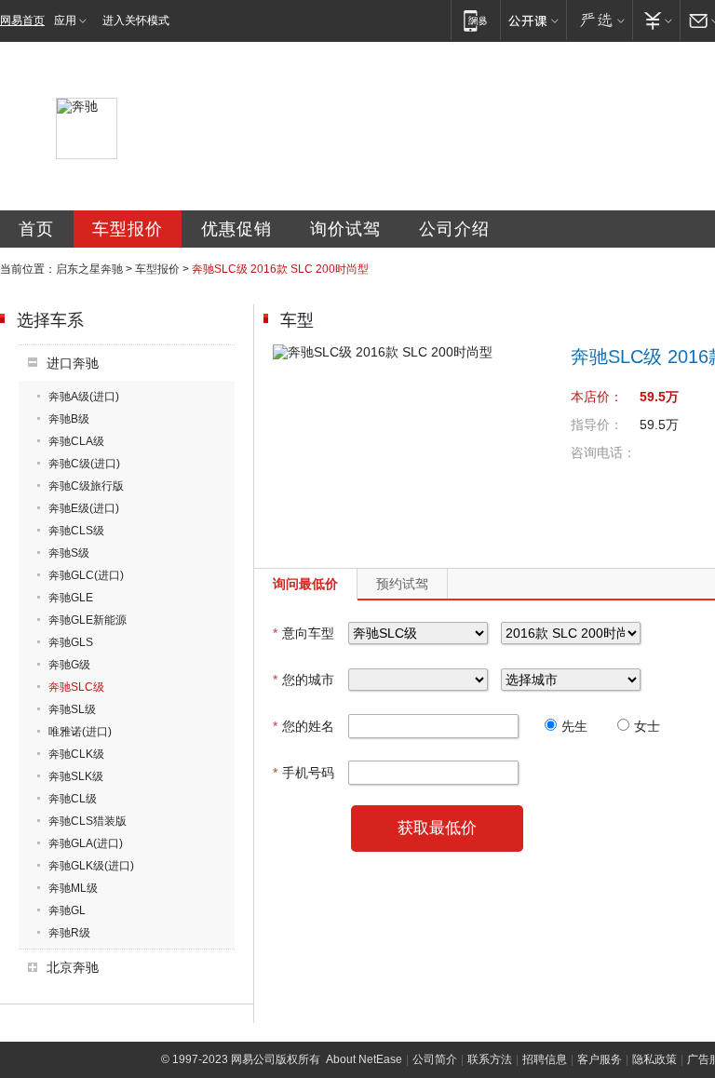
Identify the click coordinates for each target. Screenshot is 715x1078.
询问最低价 (305, 583)
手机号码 (303, 772)
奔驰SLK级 (75, 776)
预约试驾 (402, 583)
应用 (65, 20)
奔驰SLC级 (76, 687)
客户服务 (599, 1059)
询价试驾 (345, 229)
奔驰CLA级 (76, 441)
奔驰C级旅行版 (86, 485)
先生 (574, 726)
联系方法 (489, 1059)
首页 (36, 229)
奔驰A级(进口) (83, 396)
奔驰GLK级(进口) (91, 865)
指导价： (597, 424)
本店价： (597, 396)
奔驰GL (67, 910)
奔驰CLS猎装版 (87, 821)
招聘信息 (544, 1059)
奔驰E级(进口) (83, 508)
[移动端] (475, 20)
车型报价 (127, 229)
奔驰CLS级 (76, 530)
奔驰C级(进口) (84, 463)
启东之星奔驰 (89, 269)
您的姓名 (303, 726)
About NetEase (364, 1059)
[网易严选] (599, 20)
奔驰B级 (68, 418)
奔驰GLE (70, 597)
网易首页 (22, 20)
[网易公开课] (533, 20)
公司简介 (434, 1059)
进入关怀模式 (135, 20)
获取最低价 (437, 828)
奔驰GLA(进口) (85, 843)
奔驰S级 (68, 552)
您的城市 (303, 679)
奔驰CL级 (72, 798)
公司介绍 (454, 229)
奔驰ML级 (73, 888)
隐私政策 (654, 1059)
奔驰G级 (69, 664)
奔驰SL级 (72, 709)
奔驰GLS (70, 642)
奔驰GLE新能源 (87, 620)
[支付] (656, 20)
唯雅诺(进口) (80, 731)
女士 (647, 726)
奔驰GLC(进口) (86, 575)
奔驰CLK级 (76, 754)
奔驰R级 (69, 932)
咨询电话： (603, 452)
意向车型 (303, 633)
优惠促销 (236, 229)
